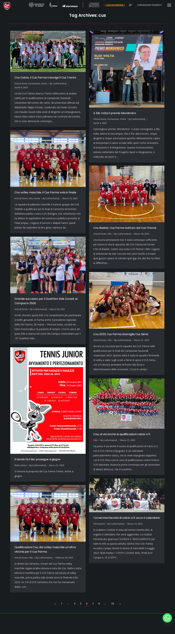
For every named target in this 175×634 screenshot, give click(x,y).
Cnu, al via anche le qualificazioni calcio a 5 (121, 434)
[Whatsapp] (167, 618)
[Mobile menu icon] (169, 5)
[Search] (130, 5)
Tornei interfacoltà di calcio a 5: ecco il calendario (126, 518)
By (58, 83)
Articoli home (21, 83)
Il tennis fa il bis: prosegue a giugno (37, 459)
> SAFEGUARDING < (115, 5)
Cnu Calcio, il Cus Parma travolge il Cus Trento (45, 78)
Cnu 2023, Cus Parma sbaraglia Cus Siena (120, 334)
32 (112, 603)
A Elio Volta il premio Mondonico (114, 113)
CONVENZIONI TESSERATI (149, 5)
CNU (31, 198)
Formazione (34, 83)
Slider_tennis (21, 465)
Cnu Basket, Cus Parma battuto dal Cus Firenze (124, 228)
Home (44, 83)
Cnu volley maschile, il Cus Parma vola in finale (45, 192)
